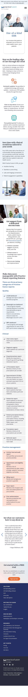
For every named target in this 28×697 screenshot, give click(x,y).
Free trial (5, 647)
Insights (5, 609)
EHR (4, 593)
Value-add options (8, 597)
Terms (4, 673)
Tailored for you (7, 607)
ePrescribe (6, 595)
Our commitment (7, 604)
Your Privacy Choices (13, 674)
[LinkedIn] (10, 665)
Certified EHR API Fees (9, 636)
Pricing (5, 645)
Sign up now (14, 579)
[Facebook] (7, 665)
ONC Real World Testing (9, 631)
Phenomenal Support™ (15, 240)
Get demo (5, 650)
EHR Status (5, 674)
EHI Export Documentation (10, 638)
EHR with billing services (9, 588)
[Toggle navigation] (25, 8)
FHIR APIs (5, 634)
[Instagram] (12, 665)
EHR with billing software (9, 591)
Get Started (7, 643)
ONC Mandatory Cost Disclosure (11, 625)
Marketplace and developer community (13, 618)
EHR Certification (17, 673)
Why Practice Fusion (9, 602)
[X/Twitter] (4, 665)
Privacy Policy (10, 673)
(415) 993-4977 (20, 3)
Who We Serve (7, 614)
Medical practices (7, 616)
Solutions (6, 586)
